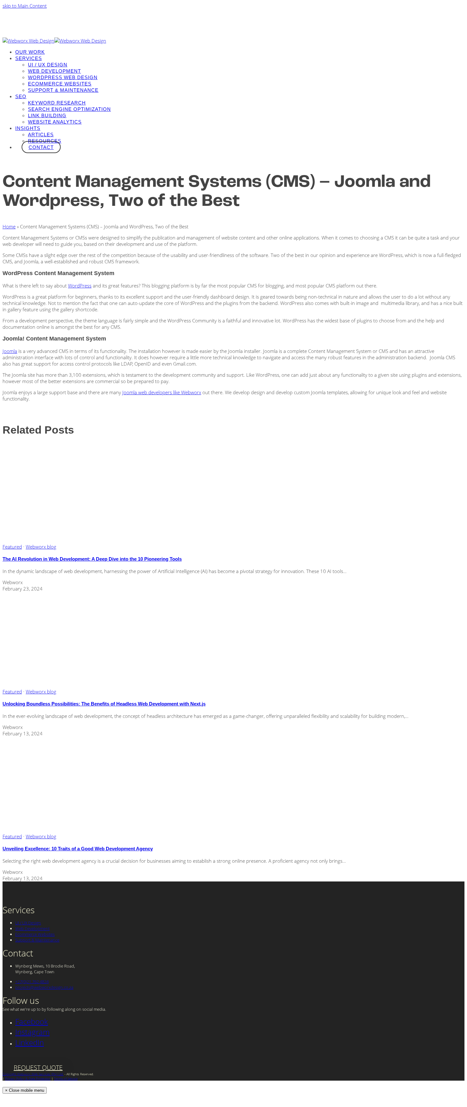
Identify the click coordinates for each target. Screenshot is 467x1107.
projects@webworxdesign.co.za (44, 987)
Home (9, 226)
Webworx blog (41, 546)
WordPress (79, 285)
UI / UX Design (28, 923)
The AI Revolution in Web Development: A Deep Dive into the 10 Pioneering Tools (92, 559)
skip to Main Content (25, 6)
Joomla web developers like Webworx (161, 392)
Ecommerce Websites (35, 934)
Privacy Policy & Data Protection (28, 1078)
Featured (12, 546)
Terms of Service (66, 1078)
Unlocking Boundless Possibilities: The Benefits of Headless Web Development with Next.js (104, 703)
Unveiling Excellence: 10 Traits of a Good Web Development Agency (78, 848)
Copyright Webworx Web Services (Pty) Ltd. (33, 1074)
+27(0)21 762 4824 (32, 981)
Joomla (10, 351)
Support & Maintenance (37, 940)
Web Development (32, 928)
